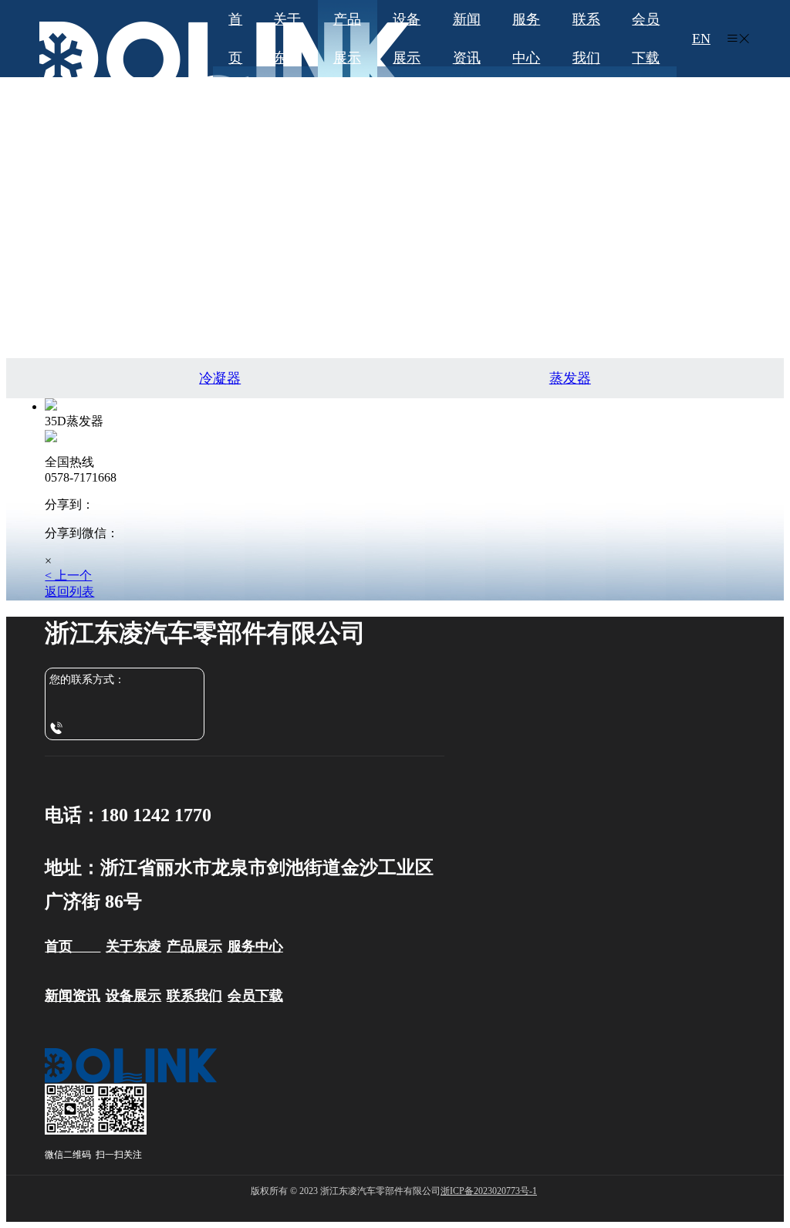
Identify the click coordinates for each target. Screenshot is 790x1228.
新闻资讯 (467, 39)
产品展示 (347, 39)
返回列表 (69, 591)
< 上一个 (68, 575)
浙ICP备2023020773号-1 (489, 1191)
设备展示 (406, 39)
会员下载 (646, 39)
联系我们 (586, 39)
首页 (235, 39)
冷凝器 (220, 378)
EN (701, 38)
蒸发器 (570, 378)
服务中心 (526, 39)
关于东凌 (287, 39)
